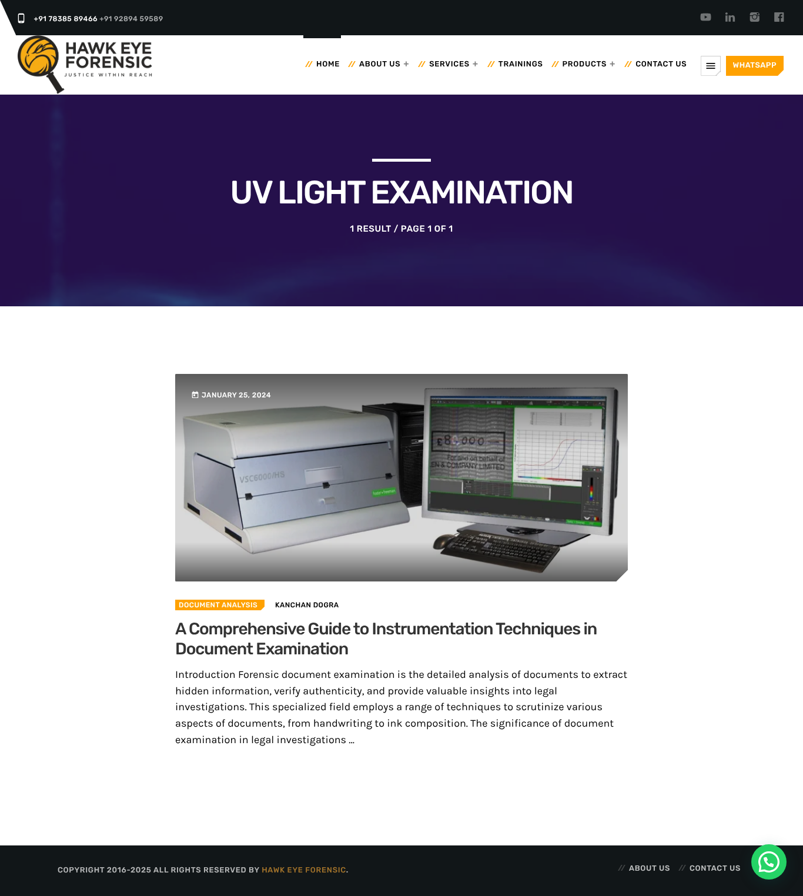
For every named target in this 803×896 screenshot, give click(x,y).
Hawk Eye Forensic (304, 870)
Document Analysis (218, 605)
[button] (769, 862)
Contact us (661, 64)
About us (379, 64)
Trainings (520, 64)
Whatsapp (755, 65)
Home (328, 64)
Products (585, 64)
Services (449, 64)
